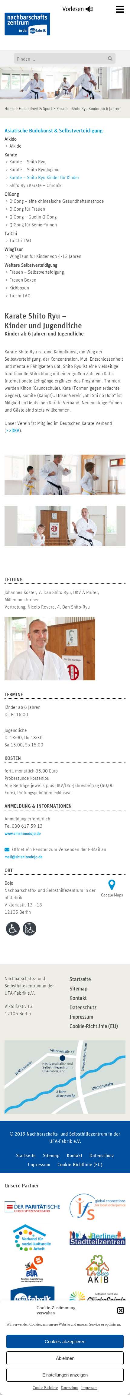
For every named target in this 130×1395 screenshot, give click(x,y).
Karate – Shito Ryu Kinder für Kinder (44, 177)
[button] (121, 1310)
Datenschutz (69, 1388)
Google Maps (112, 895)
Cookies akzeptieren (65, 1341)
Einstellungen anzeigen (65, 1374)
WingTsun (14, 249)
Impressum (89, 1388)
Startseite (80, 979)
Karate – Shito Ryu (27, 161)
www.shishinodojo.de (23, 834)
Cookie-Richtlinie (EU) (94, 1026)
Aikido (11, 139)
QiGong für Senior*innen (33, 224)
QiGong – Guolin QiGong (33, 217)
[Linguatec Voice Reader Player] (81, 10)
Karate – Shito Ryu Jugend (34, 169)
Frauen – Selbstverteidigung (36, 272)
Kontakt (78, 998)
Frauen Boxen (22, 280)
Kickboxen (19, 287)
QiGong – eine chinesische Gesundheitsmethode (56, 201)
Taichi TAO (20, 295)
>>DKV (12, 430)
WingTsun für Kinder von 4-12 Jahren (45, 256)
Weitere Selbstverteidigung (31, 265)
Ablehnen (65, 1358)
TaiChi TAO (20, 240)
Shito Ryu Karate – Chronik (35, 185)
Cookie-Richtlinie (45, 1388)
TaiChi (11, 233)
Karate (11, 154)
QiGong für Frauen (27, 209)
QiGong (12, 194)
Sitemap (78, 989)
